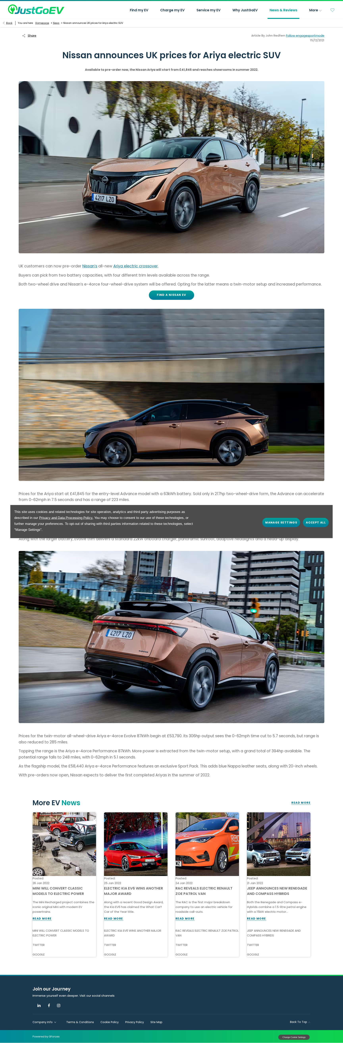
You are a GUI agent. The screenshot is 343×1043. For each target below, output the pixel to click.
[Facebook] (48, 1005)
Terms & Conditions (80, 1022)
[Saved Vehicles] (332, 10)
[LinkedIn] (39, 1005)
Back (9, 23)
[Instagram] (58, 1005)
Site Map (156, 1022)
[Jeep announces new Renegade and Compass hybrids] (278, 844)
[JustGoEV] (36, 9)
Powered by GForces (46, 1036)
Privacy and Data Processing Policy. (66, 518)
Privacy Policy (134, 1022)
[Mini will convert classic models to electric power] (64, 844)
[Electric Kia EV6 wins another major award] (136, 844)
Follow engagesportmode (305, 35)
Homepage (42, 23)
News (56, 23)
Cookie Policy (109, 1022)
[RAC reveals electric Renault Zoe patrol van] (207, 844)
